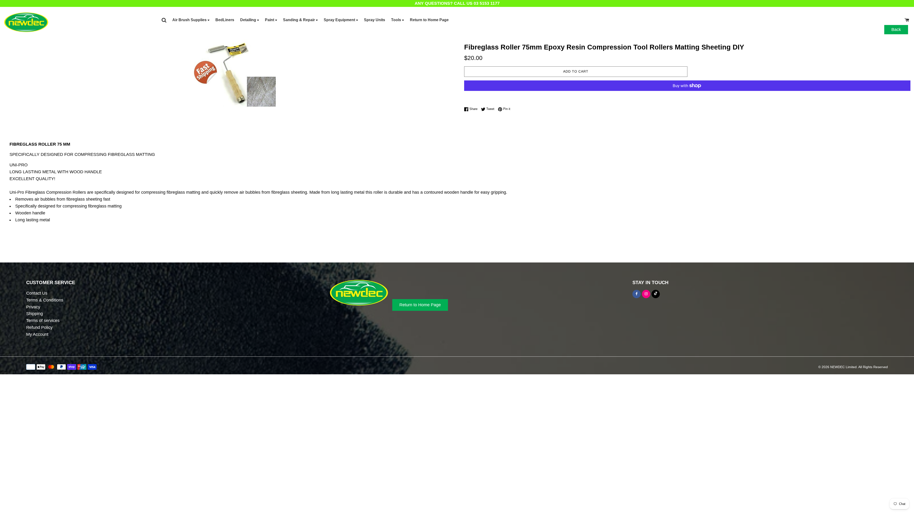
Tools (396, 20)
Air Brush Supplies (190, 20)
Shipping (34, 313)
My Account (37, 334)
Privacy (33, 307)
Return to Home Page (429, 20)
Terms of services (43, 320)
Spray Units (374, 20)
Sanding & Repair (299, 20)
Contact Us (36, 293)
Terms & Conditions (44, 300)
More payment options (576, 95)
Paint (270, 20)
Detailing (248, 20)
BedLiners (224, 20)
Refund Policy (39, 327)
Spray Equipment (340, 20)
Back (896, 29)
